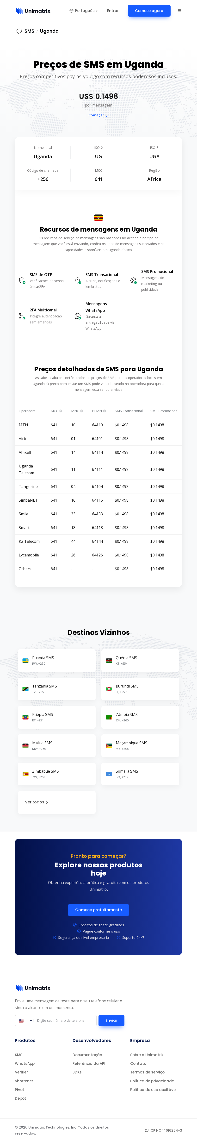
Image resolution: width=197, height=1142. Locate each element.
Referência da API (89, 1063)
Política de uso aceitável (153, 1089)
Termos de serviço (147, 1072)
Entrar (113, 10)
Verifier (21, 1072)
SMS (18, 1054)
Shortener (24, 1081)
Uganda (49, 31)
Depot (20, 1098)
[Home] (33, 11)
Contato (138, 1063)
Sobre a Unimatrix (146, 1054)
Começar (96, 115)
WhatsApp (25, 1063)
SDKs (77, 1072)
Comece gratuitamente (98, 910)
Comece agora (149, 10)
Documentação (87, 1054)
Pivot (19, 1089)
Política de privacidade (152, 1081)
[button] (179, 10)
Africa (154, 179)
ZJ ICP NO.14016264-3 (163, 1130)
